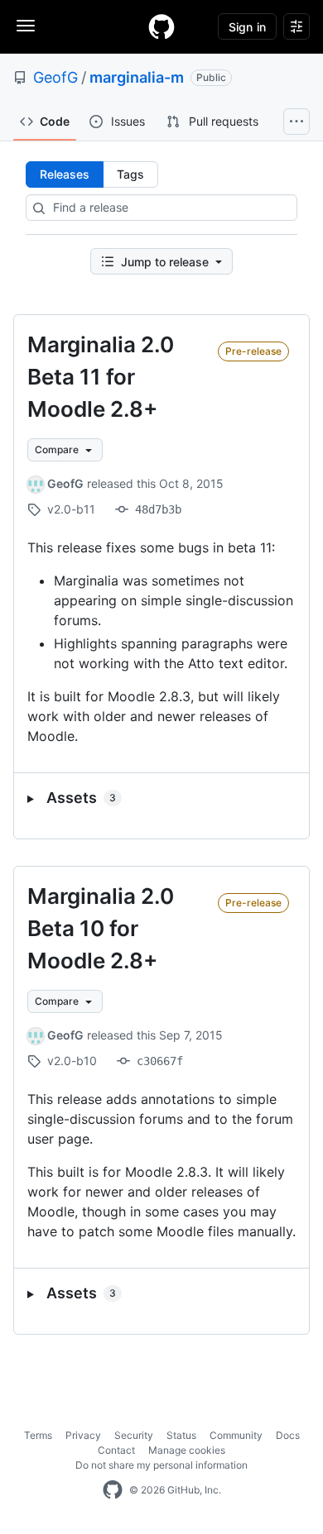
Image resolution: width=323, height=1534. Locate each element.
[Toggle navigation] (25, 25)
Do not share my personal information (161, 1465)
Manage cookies (186, 1450)
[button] (161, 797)
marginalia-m (136, 77)
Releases (64, 174)
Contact (116, 1450)
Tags (130, 174)
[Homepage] (161, 26)
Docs (288, 1435)
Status (181, 1435)
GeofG (55, 77)
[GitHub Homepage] (113, 1490)
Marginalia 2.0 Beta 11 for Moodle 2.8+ (100, 377)
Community (236, 1435)
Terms (38, 1435)
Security (133, 1435)
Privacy (83, 1435)
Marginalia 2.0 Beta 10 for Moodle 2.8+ (100, 928)
